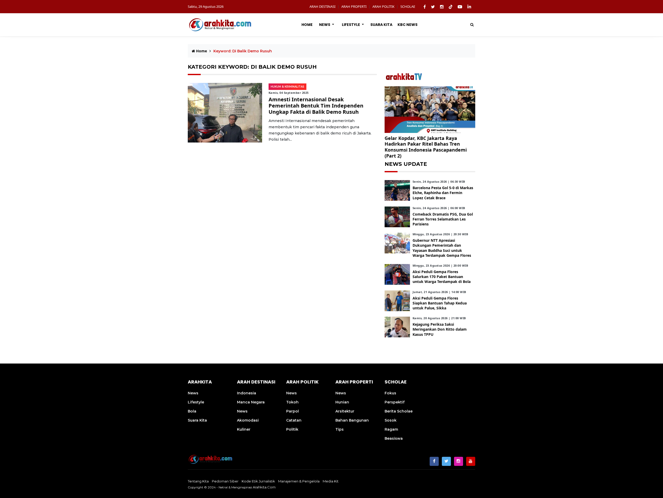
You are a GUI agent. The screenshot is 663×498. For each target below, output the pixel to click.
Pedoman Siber (225, 481)
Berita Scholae (399, 411)
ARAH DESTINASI (322, 6)
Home (307, 24)
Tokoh (292, 402)
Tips (339, 429)
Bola (192, 411)
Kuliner (243, 429)
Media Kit (330, 481)
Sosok (391, 420)
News (325, 24)
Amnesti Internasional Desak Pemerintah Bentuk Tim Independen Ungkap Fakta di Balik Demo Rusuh (316, 105)
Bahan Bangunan (352, 420)
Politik (292, 429)
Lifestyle (351, 24)
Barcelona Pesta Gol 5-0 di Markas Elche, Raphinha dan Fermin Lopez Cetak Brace (443, 192)
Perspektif (395, 402)
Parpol (292, 411)
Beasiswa (394, 438)
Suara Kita (381, 24)
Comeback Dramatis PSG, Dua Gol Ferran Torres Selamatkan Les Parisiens (443, 219)
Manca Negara (251, 402)
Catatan (293, 420)
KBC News (407, 24)
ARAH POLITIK (383, 6)
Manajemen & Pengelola (299, 481)
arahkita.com (264, 487)
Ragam (391, 429)
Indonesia (246, 393)
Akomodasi (248, 420)
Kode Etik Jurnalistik (258, 481)
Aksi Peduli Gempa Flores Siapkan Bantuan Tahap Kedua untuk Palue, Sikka (440, 303)
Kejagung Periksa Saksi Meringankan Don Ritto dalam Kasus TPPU (440, 329)
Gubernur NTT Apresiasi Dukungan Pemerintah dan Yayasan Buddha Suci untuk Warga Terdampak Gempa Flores (442, 248)
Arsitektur (344, 411)
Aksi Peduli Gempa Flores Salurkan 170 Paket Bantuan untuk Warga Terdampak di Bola (442, 276)
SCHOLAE (407, 6)
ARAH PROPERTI (353, 6)
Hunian (342, 402)
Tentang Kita (198, 481)
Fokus (390, 393)
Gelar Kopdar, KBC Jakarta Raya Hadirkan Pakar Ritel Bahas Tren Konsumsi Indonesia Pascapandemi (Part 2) (426, 147)
